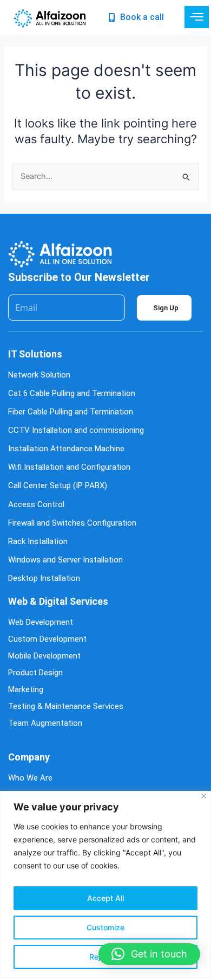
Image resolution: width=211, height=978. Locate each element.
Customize (105, 927)
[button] (149, 954)
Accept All (105, 898)
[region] (105, 884)
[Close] (203, 796)
